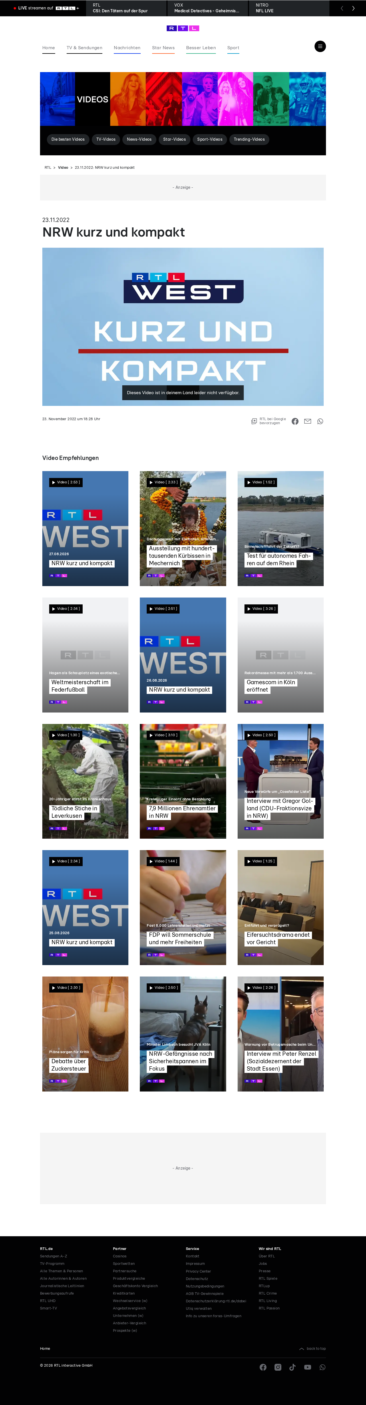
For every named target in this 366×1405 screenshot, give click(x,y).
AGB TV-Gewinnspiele (205, 1294)
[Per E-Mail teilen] (307, 421)
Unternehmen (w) (128, 1316)
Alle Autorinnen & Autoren (63, 1279)
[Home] (183, 28)
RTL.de (46, 1249)
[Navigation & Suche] (320, 46)
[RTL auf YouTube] (307, 1367)
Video (63, 168)
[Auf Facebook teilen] (295, 421)
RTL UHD (48, 1301)
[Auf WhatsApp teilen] (320, 421)
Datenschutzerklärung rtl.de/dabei (216, 1301)
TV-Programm (52, 1264)
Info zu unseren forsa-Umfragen (213, 1316)
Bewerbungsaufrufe (57, 1293)
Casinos (120, 1256)
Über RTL (267, 1256)
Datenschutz (197, 1279)
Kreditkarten (124, 1293)
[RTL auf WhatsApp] (322, 1367)
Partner (120, 1249)
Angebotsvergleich (129, 1308)
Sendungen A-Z (53, 1256)
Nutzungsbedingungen (205, 1286)
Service (192, 1249)
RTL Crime (268, 1293)
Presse (264, 1271)
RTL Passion (269, 1308)
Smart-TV (48, 1308)
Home (45, 1349)
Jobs (263, 1264)
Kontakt (193, 1256)
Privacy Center (198, 1271)
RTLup (264, 1286)
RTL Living (268, 1301)
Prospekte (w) (125, 1331)
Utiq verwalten (199, 1309)
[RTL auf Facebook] (263, 1367)
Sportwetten (124, 1264)
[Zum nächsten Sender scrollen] (353, 8)
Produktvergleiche (129, 1279)
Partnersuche (125, 1271)
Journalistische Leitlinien (62, 1286)
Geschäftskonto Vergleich (135, 1286)
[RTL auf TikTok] (292, 1367)
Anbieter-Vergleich (129, 1323)
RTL (48, 168)
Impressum (195, 1264)
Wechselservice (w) (130, 1301)
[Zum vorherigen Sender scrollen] (342, 8)
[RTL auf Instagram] (277, 1367)
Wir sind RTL (270, 1249)
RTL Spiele (268, 1279)
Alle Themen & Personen (61, 1271)
